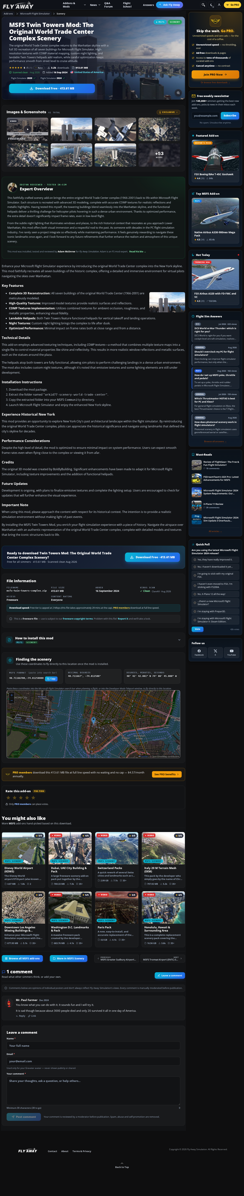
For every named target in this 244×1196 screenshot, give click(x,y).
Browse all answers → (215, 441)
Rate (40, 67)
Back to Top (122, 1167)
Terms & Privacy (82, 1151)
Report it (123, 618)
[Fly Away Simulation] (18, 5)
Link (33, 1016)
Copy (52, 679)
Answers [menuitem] (148, 5)
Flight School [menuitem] (127, 4)
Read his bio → (137, 251)
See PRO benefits (165, 774)
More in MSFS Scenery (70, 958)
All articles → (215, 531)
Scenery (61, 13)
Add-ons (8, 13)
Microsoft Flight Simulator (35, 13)
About (64, 1151)
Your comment (16, 1073)
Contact (52, 1151)
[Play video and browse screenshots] (178, 93)
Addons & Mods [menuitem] (69, 4)
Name (11, 1038)
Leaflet (144, 756)
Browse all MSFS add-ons (24, 958)
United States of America (88, 72)
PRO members (121, 607)
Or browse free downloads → (215, 82)
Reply (22, 1016)
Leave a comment (171, 975)
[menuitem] (169, 5)
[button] (93, 720)
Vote (197, 629)
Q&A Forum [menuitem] (108, 4)
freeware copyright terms (78, 618)
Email (11, 1054)
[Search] (203, 5)
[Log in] (219, 5)
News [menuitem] (93, 5)
